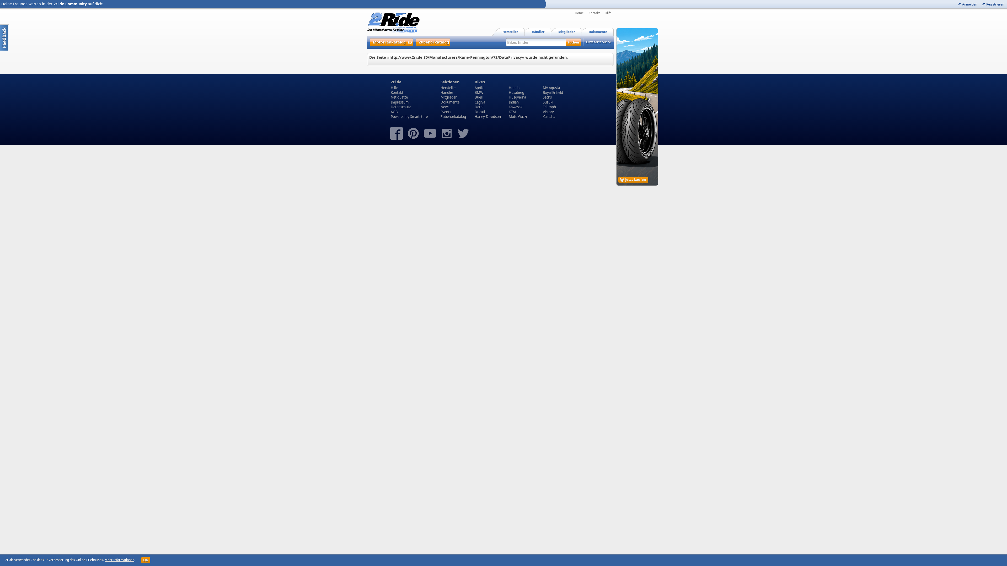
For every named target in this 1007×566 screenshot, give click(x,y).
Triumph (549, 107)
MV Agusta (551, 87)
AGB (394, 112)
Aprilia (479, 87)
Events (446, 112)
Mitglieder (449, 97)
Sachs (547, 97)
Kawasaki (516, 107)
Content (4, 37)
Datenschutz (401, 107)
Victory (548, 112)
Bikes (480, 81)
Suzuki (548, 102)
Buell (479, 97)
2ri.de (396, 81)
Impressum (400, 102)
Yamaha (549, 116)
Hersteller (448, 87)
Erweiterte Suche (598, 42)
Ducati (480, 112)
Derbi (479, 107)
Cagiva (480, 102)
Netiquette (399, 97)
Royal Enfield (553, 92)
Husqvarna (517, 97)
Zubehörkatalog (453, 116)
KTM (512, 112)
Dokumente (450, 102)
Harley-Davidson (488, 116)
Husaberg (516, 92)
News (445, 107)
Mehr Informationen (119, 560)
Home (579, 13)
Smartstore (419, 116)
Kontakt (594, 13)
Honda (514, 87)
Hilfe (608, 13)
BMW (479, 92)
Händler (447, 92)
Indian (514, 102)
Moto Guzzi (518, 116)
